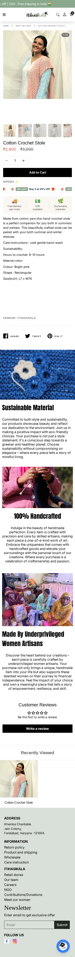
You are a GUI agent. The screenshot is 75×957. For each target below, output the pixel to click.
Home (6, 26)
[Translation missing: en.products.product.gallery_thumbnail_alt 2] (24, 130)
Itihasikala (26, 318)
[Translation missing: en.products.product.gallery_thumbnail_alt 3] (39, 130)
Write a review (37, 729)
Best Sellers (23, 26)
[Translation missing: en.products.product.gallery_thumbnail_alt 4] (54, 130)
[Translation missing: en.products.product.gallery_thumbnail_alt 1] (9, 130)
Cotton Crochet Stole (51, 26)
